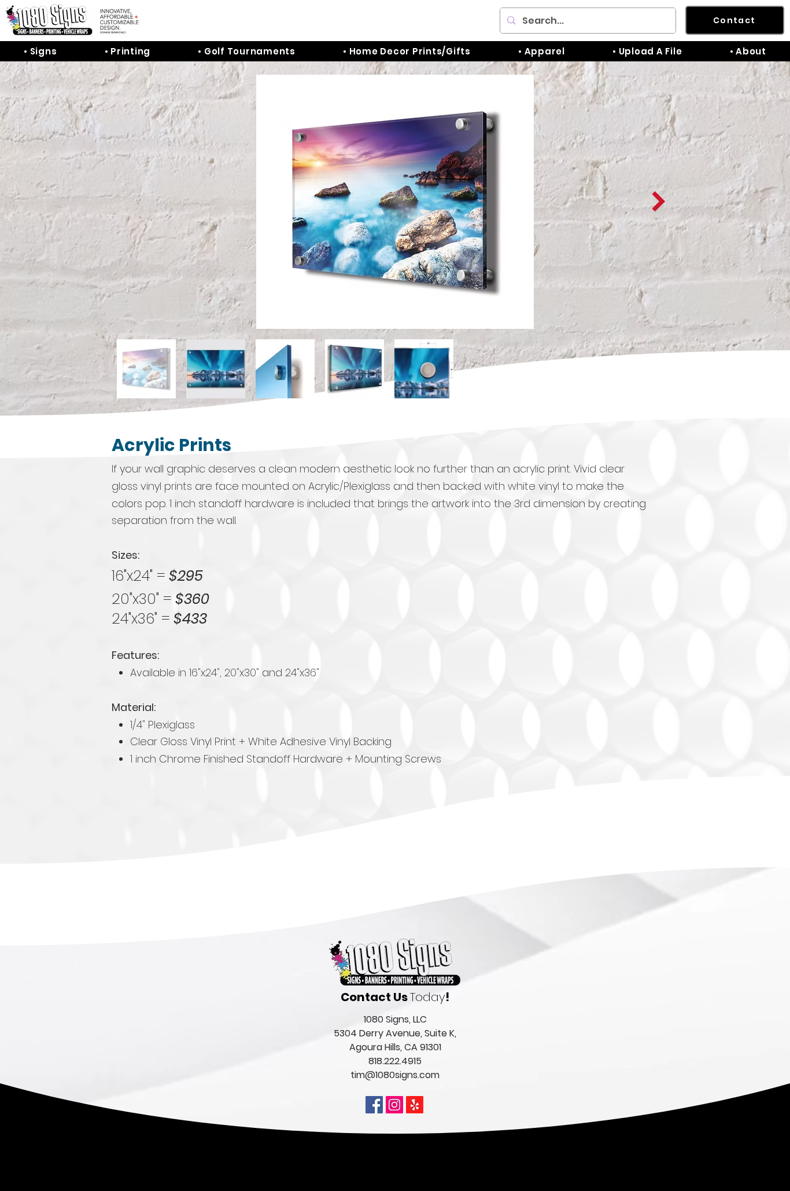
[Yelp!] (414, 1104)
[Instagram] (394, 1104)
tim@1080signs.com (395, 1075)
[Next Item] (658, 202)
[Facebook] (374, 1104)
